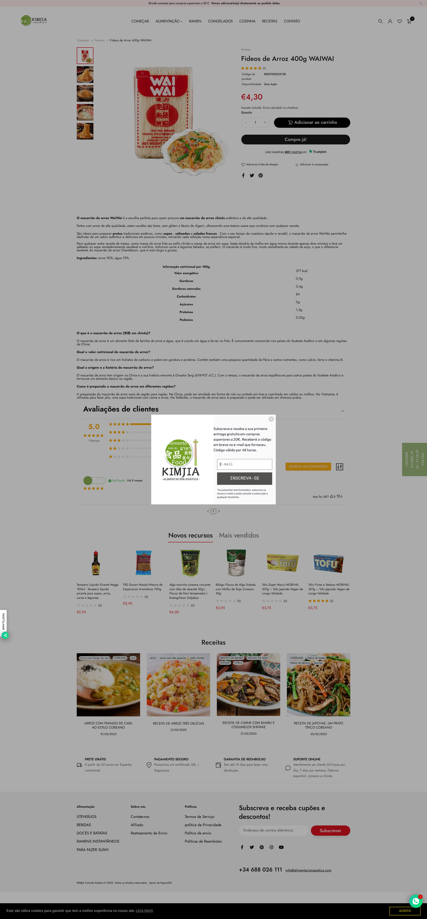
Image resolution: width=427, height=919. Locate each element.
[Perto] (271, 419)
